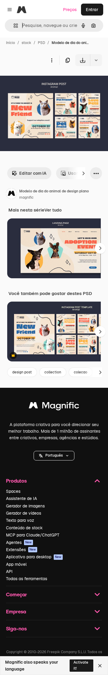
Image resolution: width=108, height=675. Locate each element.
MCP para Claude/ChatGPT (32, 535)
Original (38, 80)
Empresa (16, 611)
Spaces (13, 491)
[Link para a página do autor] (11, 194)
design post (22, 372)
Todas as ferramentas (26, 578)
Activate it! (81, 665)
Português (54, 455)
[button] (54, 455)
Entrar (92, 9)
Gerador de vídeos (23, 513)
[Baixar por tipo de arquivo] (96, 60)
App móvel (16, 564)
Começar (16, 594)
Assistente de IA (21, 498)
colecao (80, 372)
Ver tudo (53, 210)
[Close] (100, 665)
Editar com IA (32, 173)
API (9, 571)
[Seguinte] (83, 173)
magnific (26, 197)
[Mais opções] (52, 60)
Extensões (21, 549)
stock (26, 42)
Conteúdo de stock (24, 527)
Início (10, 42)
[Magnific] (54, 406)
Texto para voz (20, 520)
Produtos (16, 481)
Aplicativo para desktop (34, 557)
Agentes (19, 542)
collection (52, 372)
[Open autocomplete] (13, 25)
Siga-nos (16, 628)
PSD (41, 42)
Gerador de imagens (25, 506)
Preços (70, 9)
